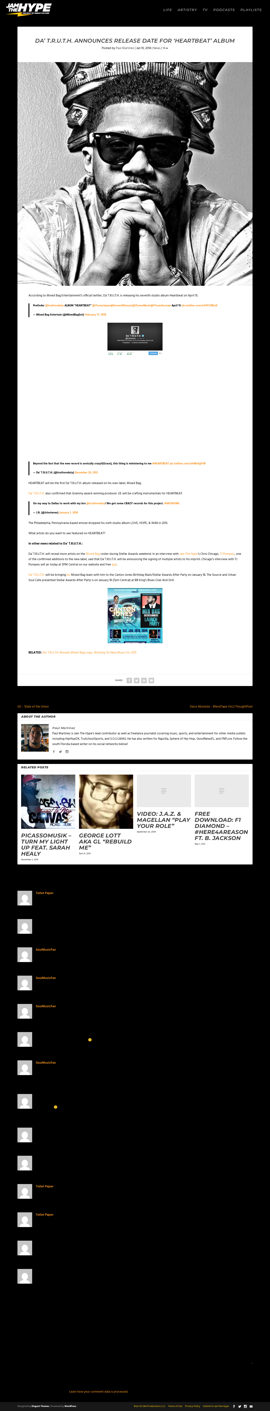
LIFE (167, 10)
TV (205, 10)
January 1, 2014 (68, 513)
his (68, 574)
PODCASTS (224, 10)
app (114, 564)
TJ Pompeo (227, 553)
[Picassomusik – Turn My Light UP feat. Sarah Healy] (48, 802)
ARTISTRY (187, 10)
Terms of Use (175, 1406)
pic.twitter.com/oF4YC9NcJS (199, 305)
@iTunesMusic (141, 305)
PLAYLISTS (251, 10)
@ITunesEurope (161, 305)
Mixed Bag (93, 553)
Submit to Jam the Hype (216, 1406)
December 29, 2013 (86, 472)
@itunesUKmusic (121, 305)
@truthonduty (54, 305)
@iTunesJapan (101, 305)
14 (164, 48)
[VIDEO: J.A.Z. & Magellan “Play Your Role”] (164, 791)
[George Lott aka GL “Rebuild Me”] (106, 802)
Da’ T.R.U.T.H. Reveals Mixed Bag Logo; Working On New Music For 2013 (89, 652)
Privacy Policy (192, 1406)
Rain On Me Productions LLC (149, 1406)
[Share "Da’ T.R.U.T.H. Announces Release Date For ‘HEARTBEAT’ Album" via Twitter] (136, 680)
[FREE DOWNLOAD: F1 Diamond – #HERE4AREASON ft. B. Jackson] (222, 791)
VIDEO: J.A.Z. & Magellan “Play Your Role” (163, 819)
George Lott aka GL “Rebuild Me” (105, 841)
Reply (226, 905)
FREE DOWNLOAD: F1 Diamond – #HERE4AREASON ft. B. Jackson (221, 825)
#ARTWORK (171, 503)
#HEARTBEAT (160, 463)
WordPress (70, 1406)
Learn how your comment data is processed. (98, 1391)
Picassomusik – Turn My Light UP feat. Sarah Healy (46, 844)
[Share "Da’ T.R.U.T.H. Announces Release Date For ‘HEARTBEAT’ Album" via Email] (151, 680)
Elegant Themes (40, 1406)
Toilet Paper (44, 893)
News (157, 48)
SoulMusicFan (46, 949)
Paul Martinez (125, 48)
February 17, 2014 (95, 315)
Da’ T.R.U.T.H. (36, 493)
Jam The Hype (188, 553)
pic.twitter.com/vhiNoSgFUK (188, 463)
